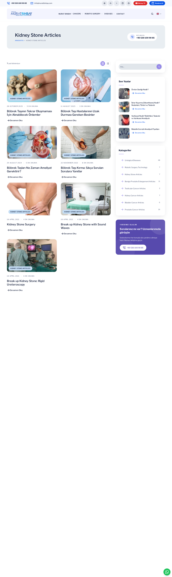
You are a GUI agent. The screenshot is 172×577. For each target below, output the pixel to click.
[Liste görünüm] (108, 63)
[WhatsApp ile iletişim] (166, 571)
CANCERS (77, 14)
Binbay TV (141, 3)
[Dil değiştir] (159, 14)
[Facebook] (110, 3)
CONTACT (120, 14)
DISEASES (108, 14)
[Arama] (152, 14)
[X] (116, 3)
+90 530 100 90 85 (19, 3)
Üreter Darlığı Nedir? (139, 89)
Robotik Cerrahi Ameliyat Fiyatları (145, 129)
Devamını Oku (140, 93)
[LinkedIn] (122, 3)
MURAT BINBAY (65, 14)
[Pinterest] (128, 3)
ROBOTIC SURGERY (92, 14)
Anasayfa (19, 40)
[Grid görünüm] (102, 63)
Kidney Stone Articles (20, 98)
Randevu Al (159, 3)
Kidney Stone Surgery (21, 224)
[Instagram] (104, 3)
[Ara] (159, 66)
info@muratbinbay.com (43, 3)
